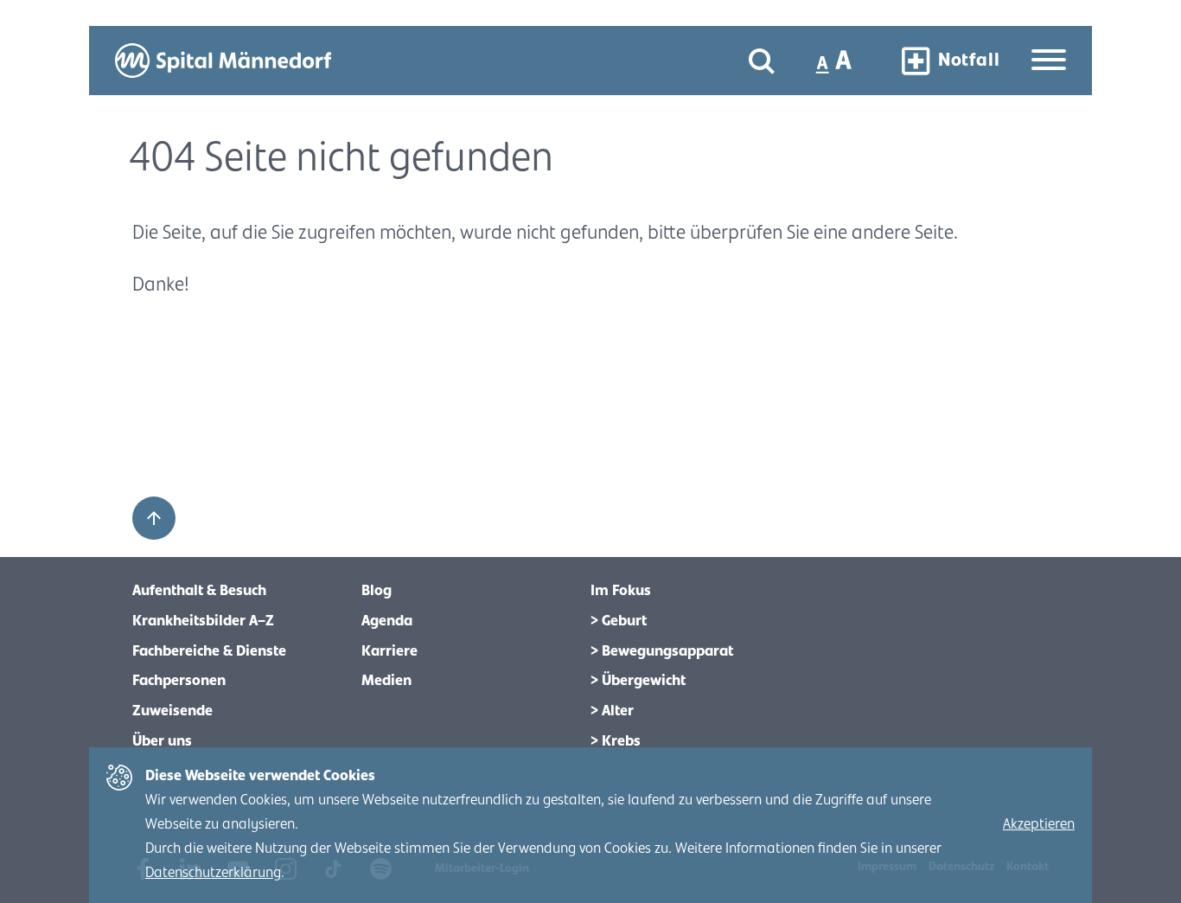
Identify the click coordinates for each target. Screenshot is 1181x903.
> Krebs (615, 741)
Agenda (386, 621)
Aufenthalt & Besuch (199, 591)
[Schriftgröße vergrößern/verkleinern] (835, 60)
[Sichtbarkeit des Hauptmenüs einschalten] (1048, 61)
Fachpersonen (179, 680)
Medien (386, 680)
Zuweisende (172, 711)
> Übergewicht (638, 680)
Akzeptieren (1039, 824)
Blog (376, 591)
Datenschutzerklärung (213, 873)
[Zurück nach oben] (154, 518)
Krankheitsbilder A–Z (203, 621)
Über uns (162, 741)
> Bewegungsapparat (661, 651)
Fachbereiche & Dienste (209, 651)
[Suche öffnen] (761, 61)
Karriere (389, 651)
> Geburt (618, 621)
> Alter (612, 711)
